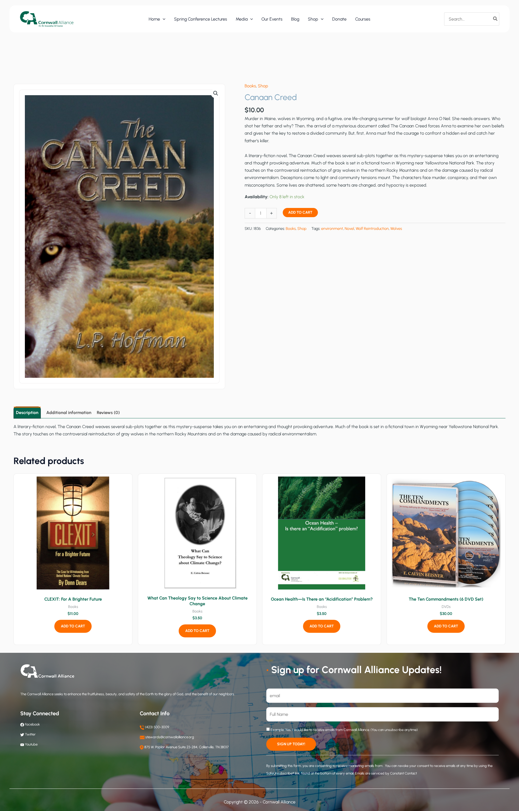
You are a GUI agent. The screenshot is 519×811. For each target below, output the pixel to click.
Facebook (32, 724)
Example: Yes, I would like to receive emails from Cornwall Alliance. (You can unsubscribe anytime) (344, 730)
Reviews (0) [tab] (108, 412)
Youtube (31, 744)
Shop (263, 85)
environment (332, 228)
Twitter (30, 734)
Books (250, 85)
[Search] (495, 19)
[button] (162, 19)
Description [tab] (27, 412)
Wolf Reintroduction (372, 228)
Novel (349, 228)
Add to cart (300, 212)
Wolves (396, 228)
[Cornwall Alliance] (47, 18)
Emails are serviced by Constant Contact (386, 773)
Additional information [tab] (68, 412)
